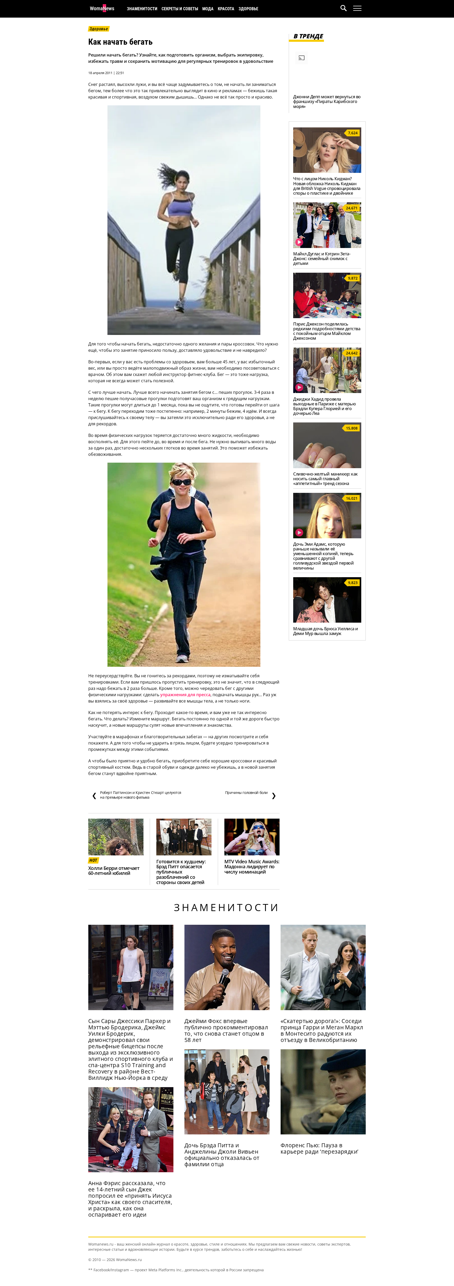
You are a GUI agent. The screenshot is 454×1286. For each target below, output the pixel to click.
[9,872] (327, 316)
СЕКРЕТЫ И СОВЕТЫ (180, 8)
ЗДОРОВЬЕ (248, 8)
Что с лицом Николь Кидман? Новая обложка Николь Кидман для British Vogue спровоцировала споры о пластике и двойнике (326, 186)
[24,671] (327, 246)
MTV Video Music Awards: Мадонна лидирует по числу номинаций (252, 866)
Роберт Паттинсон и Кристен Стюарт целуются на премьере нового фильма (136, 795)
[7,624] (327, 171)
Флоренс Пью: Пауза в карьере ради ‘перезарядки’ (320, 1148)
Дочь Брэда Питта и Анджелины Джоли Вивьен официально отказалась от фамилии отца (222, 1155)
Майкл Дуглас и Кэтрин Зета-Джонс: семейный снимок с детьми (321, 258)
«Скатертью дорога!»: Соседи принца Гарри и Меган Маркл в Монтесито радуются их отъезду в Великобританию (322, 1030)
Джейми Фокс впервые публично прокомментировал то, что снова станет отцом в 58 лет (226, 1030)
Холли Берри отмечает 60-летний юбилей (113, 870)
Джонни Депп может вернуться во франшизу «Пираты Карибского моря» (327, 101)
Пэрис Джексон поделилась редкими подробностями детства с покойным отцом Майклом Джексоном (326, 331)
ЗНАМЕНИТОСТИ (142, 8)
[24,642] (327, 391)
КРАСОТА (226, 8)
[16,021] (327, 537)
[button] (346, 9)
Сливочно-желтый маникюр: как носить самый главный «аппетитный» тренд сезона (325, 478)
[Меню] (357, 8)
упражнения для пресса (185, 695)
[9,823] (327, 621)
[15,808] (327, 466)
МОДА (208, 8)
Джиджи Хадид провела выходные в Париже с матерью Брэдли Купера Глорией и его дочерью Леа (324, 406)
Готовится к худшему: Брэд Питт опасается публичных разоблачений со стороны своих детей (181, 872)
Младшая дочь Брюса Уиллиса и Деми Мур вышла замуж (325, 631)
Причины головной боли (250, 795)
